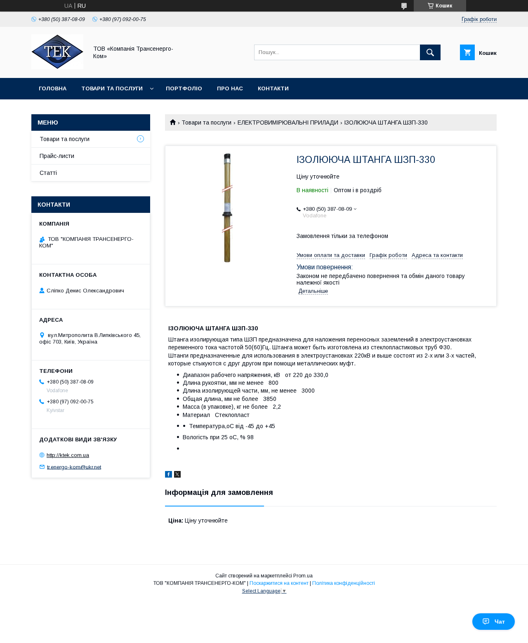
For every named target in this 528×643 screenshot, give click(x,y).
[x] (177, 475)
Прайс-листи (57, 156)
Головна (52, 88)
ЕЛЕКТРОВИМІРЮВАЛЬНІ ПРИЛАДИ (288, 122)
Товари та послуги (112, 88)
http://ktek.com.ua (68, 455)
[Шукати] (430, 52)
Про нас (230, 88)
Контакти (273, 88)
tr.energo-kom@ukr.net (74, 467)
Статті (48, 173)
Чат (500, 621)
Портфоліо (184, 88)
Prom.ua (303, 576)
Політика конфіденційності (343, 583)
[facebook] (168, 475)
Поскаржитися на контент (279, 583)
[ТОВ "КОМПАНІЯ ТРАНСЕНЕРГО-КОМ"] (57, 67)
